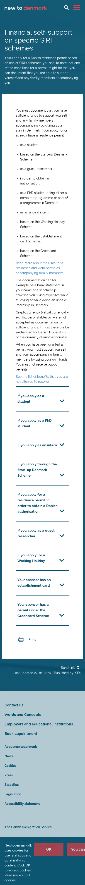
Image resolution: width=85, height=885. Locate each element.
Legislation (13, 794)
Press (9, 775)
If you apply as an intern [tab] (37, 445)
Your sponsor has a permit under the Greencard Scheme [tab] (33, 610)
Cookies (10, 766)
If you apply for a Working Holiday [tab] (31, 558)
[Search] (66, 7)
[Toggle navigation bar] (77, 7)
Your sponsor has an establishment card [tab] (34, 583)
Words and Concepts (23, 715)
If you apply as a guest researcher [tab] (36, 533)
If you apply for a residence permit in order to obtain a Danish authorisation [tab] (37, 503)
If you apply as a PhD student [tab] (34, 423)
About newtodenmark (21, 747)
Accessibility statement (22, 804)
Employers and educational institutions (39, 724)
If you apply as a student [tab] (30, 399)
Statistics (12, 785)
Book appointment (21, 734)
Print (32, 639)
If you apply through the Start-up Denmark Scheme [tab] (37, 470)
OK (48, 849)
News (9, 756)
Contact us (14, 705)
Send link (68, 668)
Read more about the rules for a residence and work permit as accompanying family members (39, 268)
